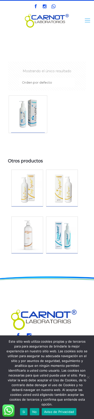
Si (23, 412)
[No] (88, 377)
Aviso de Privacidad (59, 412)
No (34, 412)
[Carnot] (47, 20)
